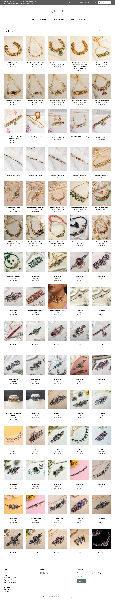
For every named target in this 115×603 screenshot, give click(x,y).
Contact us (7, 575)
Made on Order (8, 589)
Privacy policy (7, 584)
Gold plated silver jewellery (11, 592)
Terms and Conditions (10, 582)
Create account (84, 2)
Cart (95, 2)
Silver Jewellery (42, 19)
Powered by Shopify (66, 597)
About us (82, 19)
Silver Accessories (58, 19)
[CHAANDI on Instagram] (47, 573)
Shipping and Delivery (10, 580)
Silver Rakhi (72, 19)
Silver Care (7, 587)
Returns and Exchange (10, 577)
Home (32, 19)
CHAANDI (57, 597)
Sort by (94, 31)
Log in (76, 2)
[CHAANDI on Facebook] (41, 573)
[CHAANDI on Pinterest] (44, 573)
